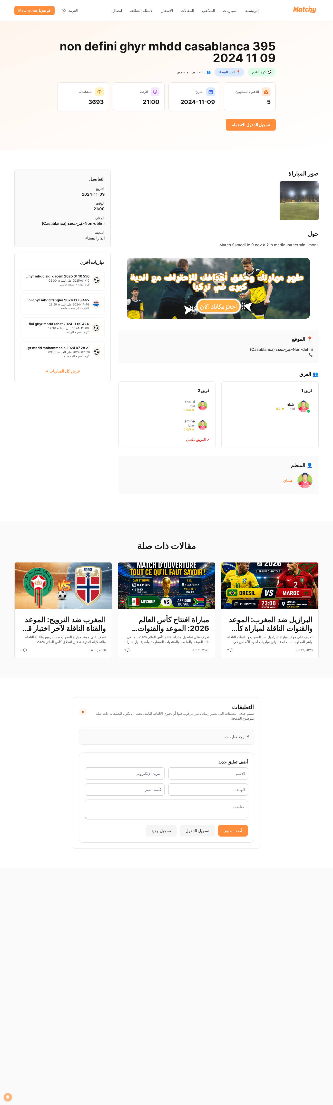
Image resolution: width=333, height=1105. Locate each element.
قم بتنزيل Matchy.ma (34, 10)
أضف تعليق (233, 830)
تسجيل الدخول (197, 830)
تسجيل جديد (161, 830)
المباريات (230, 10)
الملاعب (208, 10)
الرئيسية (252, 10)
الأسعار (167, 10)
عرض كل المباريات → (62, 371)
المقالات (187, 10)
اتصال (117, 10)
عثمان (288, 480)
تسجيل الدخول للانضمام (251, 124)
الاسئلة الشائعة (142, 10)
